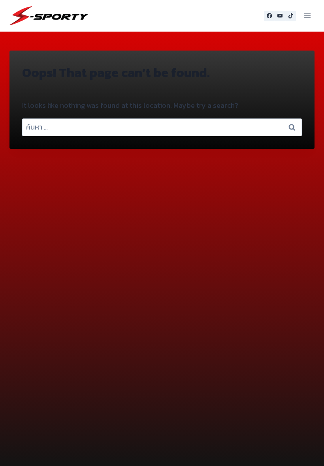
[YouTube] (280, 16)
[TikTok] (290, 16)
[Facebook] (269, 16)
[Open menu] (307, 15)
